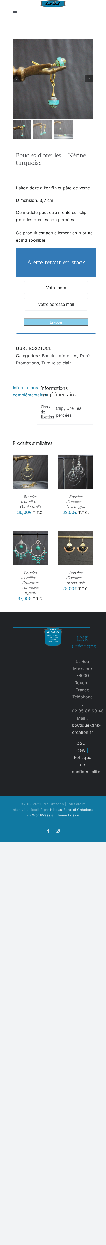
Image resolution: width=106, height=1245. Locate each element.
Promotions (27, 362)
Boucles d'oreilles (59, 355)
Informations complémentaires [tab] (23, 391)
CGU (81, 743)
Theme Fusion (68, 815)
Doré (85, 355)
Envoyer (56, 322)
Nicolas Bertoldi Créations (71, 809)
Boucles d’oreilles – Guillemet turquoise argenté (30, 583)
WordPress (41, 815)
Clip (60, 408)
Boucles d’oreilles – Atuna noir (75, 578)
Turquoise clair (56, 362)
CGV (81, 750)
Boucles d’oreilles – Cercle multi (30, 501)
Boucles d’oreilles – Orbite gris (75, 501)
